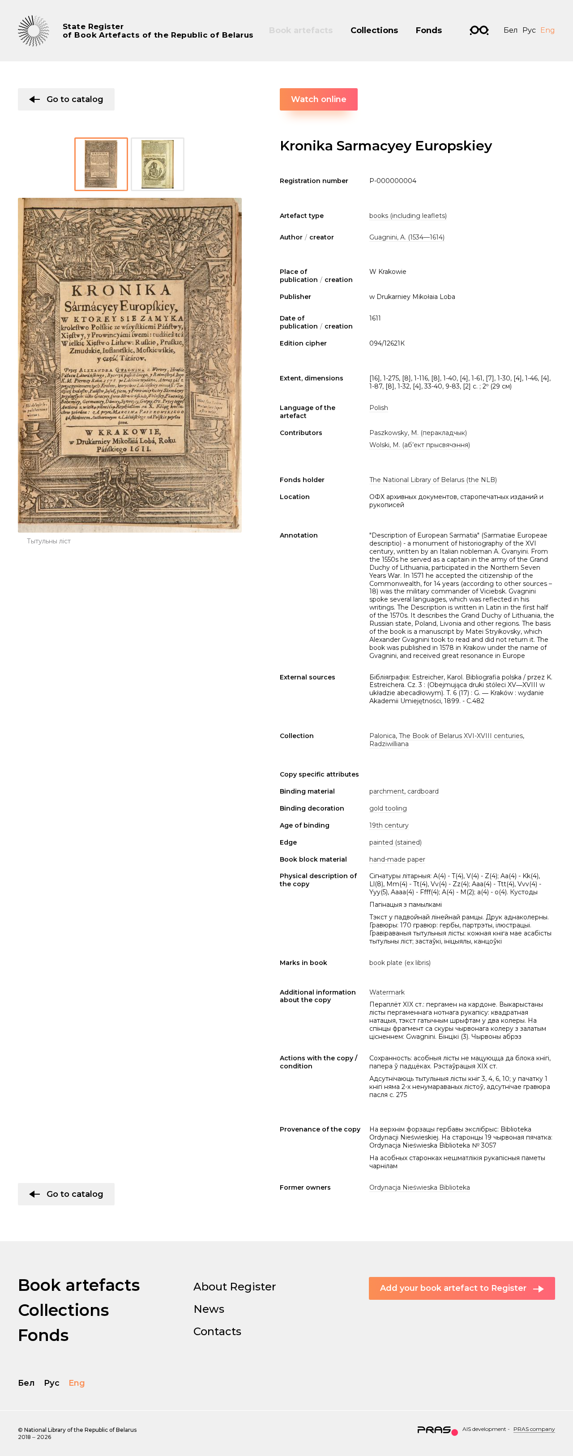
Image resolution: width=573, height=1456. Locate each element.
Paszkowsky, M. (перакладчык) (418, 433)
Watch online (318, 99)
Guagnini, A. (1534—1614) (407, 237)
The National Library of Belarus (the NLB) (433, 480)
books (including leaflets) (408, 216)
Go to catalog (75, 99)
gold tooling (388, 808)
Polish (378, 408)
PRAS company (534, 1429)
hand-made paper (397, 859)
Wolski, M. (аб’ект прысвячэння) (419, 445)
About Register (234, 1286)
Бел (511, 30)
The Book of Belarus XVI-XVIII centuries (461, 736)
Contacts (217, 1331)
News (208, 1308)
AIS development (484, 1429)
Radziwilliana (389, 744)
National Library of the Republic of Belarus (80, 1429)
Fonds (429, 30)
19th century (389, 825)
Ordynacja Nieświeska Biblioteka (419, 1187)
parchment (386, 791)
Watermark (387, 992)
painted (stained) (395, 842)
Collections (374, 30)
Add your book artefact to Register (453, 1288)
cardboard (423, 791)
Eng (547, 30)
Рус (529, 30)
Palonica (382, 736)
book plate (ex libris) (400, 963)
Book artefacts (301, 30)
